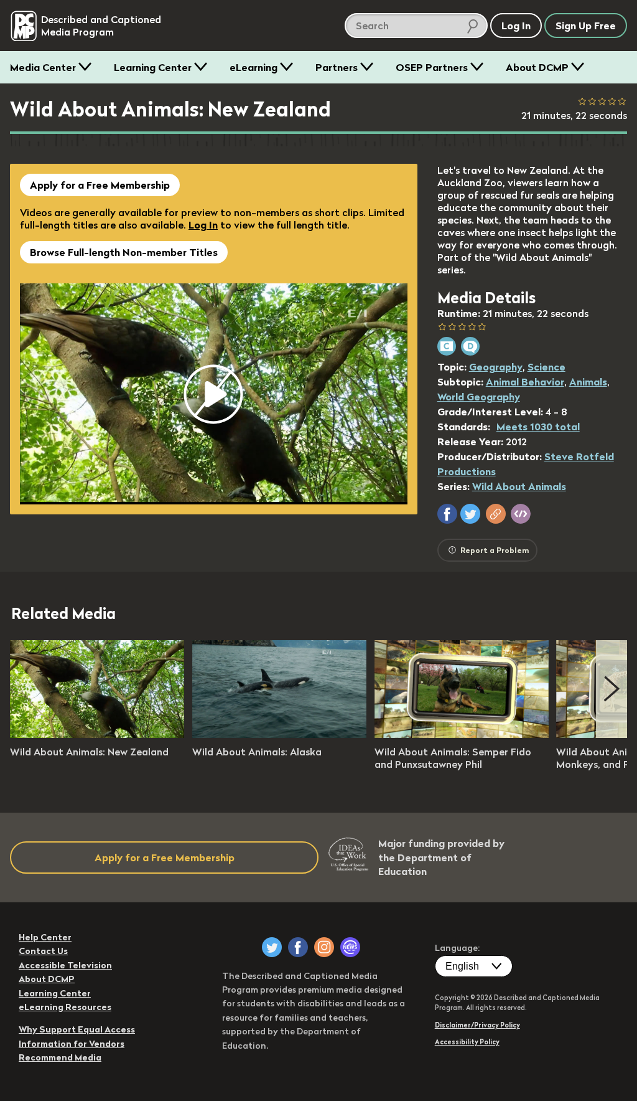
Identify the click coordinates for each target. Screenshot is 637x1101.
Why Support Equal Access (77, 1029)
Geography (496, 367)
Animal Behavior (525, 382)
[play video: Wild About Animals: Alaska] (279, 734)
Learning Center (153, 67)
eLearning (253, 67)
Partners (336, 67)
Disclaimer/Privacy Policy (477, 1025)
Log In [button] (516, 25)
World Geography (478, 396)
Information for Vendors (71, 1043)
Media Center (43, 67)
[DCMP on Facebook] (298, 947)
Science (546, 367)
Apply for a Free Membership (100, 185)
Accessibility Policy (467, 1041)
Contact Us (43, 951)
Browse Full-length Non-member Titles (124, 252)
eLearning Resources (65, 1007)
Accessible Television (65, 965)
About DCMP (537, 67)
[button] (447, 514)
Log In (203, 225)
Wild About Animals (519, 486)
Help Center (45, 937)
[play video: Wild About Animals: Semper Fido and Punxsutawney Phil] (461, 734)
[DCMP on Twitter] (272, 947)
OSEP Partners (432, 67)
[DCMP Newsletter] (350, 947)
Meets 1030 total (538, 426)
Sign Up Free (586, 25)
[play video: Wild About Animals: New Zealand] (97, 734)
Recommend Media (60, 1057)
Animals (588, 382)
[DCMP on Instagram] (324, 947)
